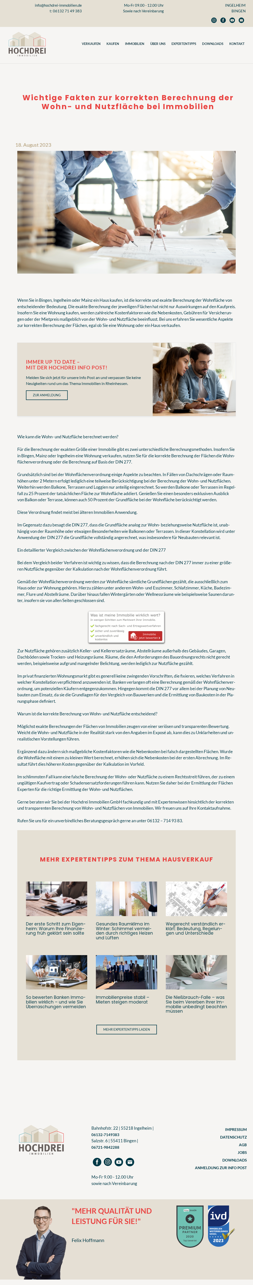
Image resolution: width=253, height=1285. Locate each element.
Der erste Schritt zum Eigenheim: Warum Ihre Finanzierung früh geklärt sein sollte (56, 929)
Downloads (212, 44)
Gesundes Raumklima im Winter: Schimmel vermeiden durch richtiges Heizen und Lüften (124, 931)
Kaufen (112, 44)
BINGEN (239, 11)
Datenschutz (233, 1137)
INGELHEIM (235, 5)
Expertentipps (183, 44)
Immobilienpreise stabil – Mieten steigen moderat (122, 999)
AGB (243, 1145)
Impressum (236, 1129)
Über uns (158, 44)
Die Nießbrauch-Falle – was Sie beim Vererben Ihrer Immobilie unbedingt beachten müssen (196, 1004)
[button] (126, 1029)
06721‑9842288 (105, 1147)
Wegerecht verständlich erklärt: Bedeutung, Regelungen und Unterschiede (196, 929)
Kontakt (237, 44)
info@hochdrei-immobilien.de (58, 5)
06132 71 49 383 (67, 11)
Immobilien (134, 44)
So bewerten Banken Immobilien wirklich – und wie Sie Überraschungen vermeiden (56, 1002)
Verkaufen (91, 44)
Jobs (242, 1152)
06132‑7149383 (105, 1134)
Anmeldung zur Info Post (221, 1167)
